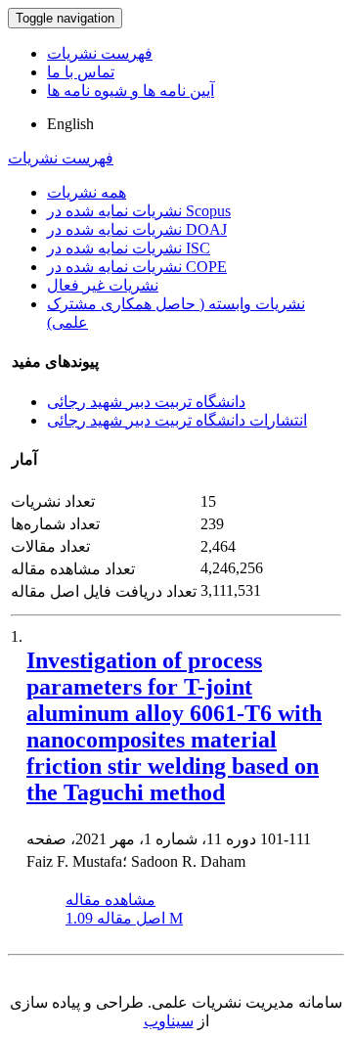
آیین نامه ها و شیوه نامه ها (130, 90)
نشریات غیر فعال (102, 285)
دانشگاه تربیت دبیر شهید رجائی (146, 401)
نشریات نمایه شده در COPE (137, 266)
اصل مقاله (124, 918)
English (70, 123)
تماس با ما (80, 72)
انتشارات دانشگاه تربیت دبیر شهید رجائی (177, 420)
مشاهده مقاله (110, 899)
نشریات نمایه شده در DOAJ (137, 229)
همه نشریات (86, 192)
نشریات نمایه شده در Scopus (139, 211)
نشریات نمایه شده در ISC (128, 248)
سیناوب (169, 1021)
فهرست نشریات (100, 53)
